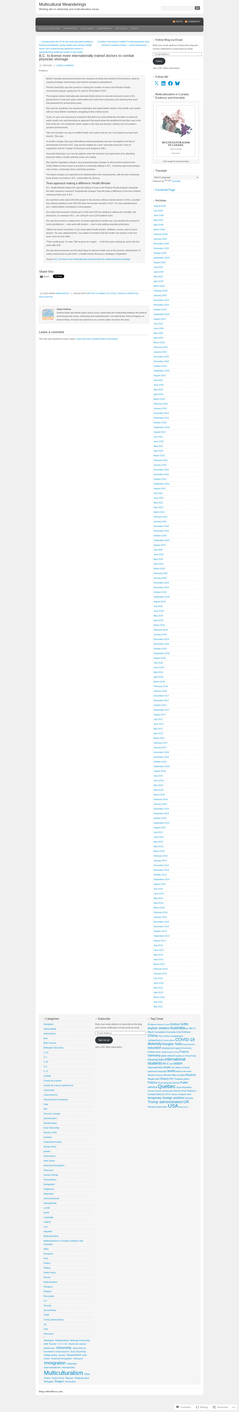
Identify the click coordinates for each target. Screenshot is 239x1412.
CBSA (178, 1032)
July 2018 (158, 663)
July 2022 (158, 437)
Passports (48, 1254)
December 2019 (161, 583)
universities (161, 1107)
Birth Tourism (50, 1043)
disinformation (50, 1123)
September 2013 (162, 936)
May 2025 (158, 276)
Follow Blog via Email (168, 39)
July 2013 (158, 945)
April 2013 (158, 959)
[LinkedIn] (163, 83)
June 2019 (159, 611)
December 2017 (161, 696)
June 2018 (159, 667)
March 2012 (159, 997)
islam (178, 1063)
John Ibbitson (176, 1067)
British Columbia (96, 293)
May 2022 (158, 446)
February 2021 (161, 517)
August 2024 (160, 319)
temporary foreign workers (166, 1098)
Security (47, 1305)
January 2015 (160, 860)
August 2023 (160, 375)
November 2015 (161, 813)
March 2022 (159, 455)
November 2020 (161, 531)
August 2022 (160, 432)
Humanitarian (50, 1179)
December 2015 (161, 809)
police (186, 1079)
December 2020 (161, 526)
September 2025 (162, 258)
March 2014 (159, 908)
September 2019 (162, 597)
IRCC (166, 1063)
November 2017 (161, 700)
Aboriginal (48, 1024)
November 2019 (161, 587)
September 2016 (162, 766)
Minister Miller (170, 1075)
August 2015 (160, 827)
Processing (163, 1083)
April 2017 (158, 733)
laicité (46, 1212)
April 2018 (158, 677)
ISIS (171, 1064)
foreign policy (50, 1146)
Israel (166, 1067)
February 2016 (161, 799)
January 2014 (160, 917)
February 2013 (161, 969)
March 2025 (159, 286)
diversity (155, 1044)
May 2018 (158, 672)
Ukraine (151, 1107)
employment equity (53, 1142)
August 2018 (160, 658)
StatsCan (160, 1094)
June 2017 (159, 724)
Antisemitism (50, 1033)
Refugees (121, 29)
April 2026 (158, 225)
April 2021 (158, 507)
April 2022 (158, 451)
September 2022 (162, 427)
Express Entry (173, 1052)
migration (48, 1231)
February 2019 (161, 630)
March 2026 (159, 229)
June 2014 (159, 893)
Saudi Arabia (167, 1091)
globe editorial (168, 1055)
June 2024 (159, 328)
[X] (156, 83)
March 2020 (159, 568)
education (154, 1048)
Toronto (189, 1098)
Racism (47, 1277)
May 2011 (158, 1006)
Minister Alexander (184, 1071)
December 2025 (161, 243)
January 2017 (160, 747)
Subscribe (104, 1018)
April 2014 (158, 903)
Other (134, 29)
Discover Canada (52, 1114)
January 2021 (160, 521)
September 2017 (162, 710)
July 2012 (158, 978)
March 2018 (159, 681)
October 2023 (160, 366)
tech (189, 1094)
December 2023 (161, 356)
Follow (159, 61)
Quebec (167, 1086)
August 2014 (160, 884)
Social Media (50, 1310)
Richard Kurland (154, 1091)
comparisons (155, 1040)
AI (149, 1024)
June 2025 (159, 272)
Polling (47, 1268)
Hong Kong (190, 1056)
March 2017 (159, 738)
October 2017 (160, 705)
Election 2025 (50, 1132)
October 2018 (160, 648)
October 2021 (160, 479)
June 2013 (159, 950)
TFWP (46, 1315)
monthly (181, 1075)
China (152, 1035)
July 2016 (158, 776)
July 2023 (158, 380)
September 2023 (162, 371)
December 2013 (161, 922)
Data (46, 1104)
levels (171, 1071)
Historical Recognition (54, 1165)
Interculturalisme (51, 1198)
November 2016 (161, 757)
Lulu (46, 1227)
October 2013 (160, 931)
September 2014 (162, 879)
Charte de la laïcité (52, 1081)
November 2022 (161, 418)
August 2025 (160, 262)
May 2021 (158, 502)
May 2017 (158, 729)
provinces (174, 1082)
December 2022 (161, 413)
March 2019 (159, 625)
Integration (49, 1194)
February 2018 (161, 686)
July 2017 (158, 719)
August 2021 (160, 488)
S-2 (45, 1301)
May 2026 (158, 220)
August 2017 (160, 714)
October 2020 (160, 535)
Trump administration (54, 1320)
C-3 (45, 1057)
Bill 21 (192, 1028)
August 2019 (160, 601)
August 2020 (160, 545)
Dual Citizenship (51, 1128)
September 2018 (162, 653)
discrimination (50, 1118)
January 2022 (160, 465)
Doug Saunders (188, 1044)
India (161, 1059)
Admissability (50, 1029)
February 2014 (161, 912)
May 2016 (158, 785)
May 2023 (158, 389)
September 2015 (162, 823)
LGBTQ (47, 1222)
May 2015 (158, 842)
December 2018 (161, 639)
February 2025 (161, 291)
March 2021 (159, 512)
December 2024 (161, 300)
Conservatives (168, 1040)
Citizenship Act (51, 1095)
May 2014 (158, 898)
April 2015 (158, 846)
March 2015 (159, 851)
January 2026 (160, 239)
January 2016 (160, 804)
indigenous (49, 1189)
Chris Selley (164, 1036)
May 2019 (158, 616)
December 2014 (161, 865)
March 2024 (159, 342)
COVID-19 (185, 1039)
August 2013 (160, 940)
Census (186, 1031)
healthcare (180, 1056)
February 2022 (161, 460)
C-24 (46, 1052)
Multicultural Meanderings (62, 4)
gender (47, 1151)
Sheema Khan (180, 1091)
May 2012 (158, 988)
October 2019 (160, 592)
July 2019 (158, 606)
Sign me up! (104, 1040)
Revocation (49, 1296)
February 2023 (161, 404)
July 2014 (158, 889)
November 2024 (161, 305)
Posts (179, 21)
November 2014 (161, 870)
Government (104, 29)
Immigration (70, 29)
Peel (46, 1258)
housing (153, 1059)
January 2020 (160, 578)
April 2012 (158, 992)
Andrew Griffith (179, 1024)
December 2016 (161, 752)
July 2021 (158, 493)
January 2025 (160, 295)
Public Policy (50, 1272)
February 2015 (161, 856)
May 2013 (158, 955)
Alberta (153, 1024)
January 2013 (160, 973)
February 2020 (161, 573)
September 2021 (162, 484)
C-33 (46, 1062)
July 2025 (158, 267)
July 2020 (158, 550)
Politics (47, 1263)
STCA (168, 1094)
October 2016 (160, 762)
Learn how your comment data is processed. (97, 339)
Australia (177, 1028)
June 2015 (159, 837)
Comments (194, 21)
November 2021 (161, 474)
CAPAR (47, 1076)
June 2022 (159, 441)
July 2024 (158, 324)
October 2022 (160, 422)
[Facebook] (170, 83)
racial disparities (184, 1087)
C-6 (45, 1066)
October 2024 (160, 309)
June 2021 (159, 498)
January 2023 (160, 408)
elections (48, 1137)
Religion (48, 1291)
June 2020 (159, 554)
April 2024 (158, 338)
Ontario (164, 1078)
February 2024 (161, 347)
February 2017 (161, 743)
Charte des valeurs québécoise (58, 1085)
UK (45, 1324)
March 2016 (159, 794)
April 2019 (158, 620)
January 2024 (160, 352)
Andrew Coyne (163, 1024)
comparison (176, 1036)
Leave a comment (65, 65)
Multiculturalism (49, 29)
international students (166, 1061)
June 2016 (159, 780)
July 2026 (158, 210)
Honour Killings (51, 1175)
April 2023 (158, 394)
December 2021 (161, 470)
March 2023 (159, 399)
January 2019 (160, 634)
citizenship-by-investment (56, 1099)
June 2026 (159, 215)
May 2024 (158, 333)
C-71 (46, 1071)
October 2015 (160, 818)
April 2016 (158, 790)
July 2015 (158, 832)
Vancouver (49, 1334)
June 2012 (159, 983)
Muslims (190, 1074)
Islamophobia (50, 1203)
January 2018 (160, 691)
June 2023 (159, 385)
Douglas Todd (171, 1044)
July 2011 (158, 1002)
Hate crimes (49, 1161)
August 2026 (160, 206)
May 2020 (158, 559)
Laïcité (47, 1208)
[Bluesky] (177, 83)
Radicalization (50, 1282)
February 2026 (161, 234)
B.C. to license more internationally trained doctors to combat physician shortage (92, 259)
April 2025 (158, 281)
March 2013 (159, 964)
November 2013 (161, 926)
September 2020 (162, 540)
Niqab (151, 1078)
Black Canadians (157, 1032)
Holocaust (48, 1170)
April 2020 (158, 564)
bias (46, 1038)
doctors (111, 293)
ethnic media (161, 1052)
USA (46, 1329)
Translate (176, 181)
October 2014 (160, 875)
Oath (157, 1079)
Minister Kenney (155, 1075)
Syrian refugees (178, 1094)
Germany (154, 1055)
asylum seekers (159, 1028)
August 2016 (160, 771)
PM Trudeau (176, 1078)
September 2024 (162, 314)
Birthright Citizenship (53, 1048)
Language (48, 1217)
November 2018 (161, 644)
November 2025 (161, 248)
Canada (171, 1032)
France (184, 1051)
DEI (45, 1109)
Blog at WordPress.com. (51, 1391)
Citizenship (87, 29)
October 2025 (160, 253)
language (162, 1071)
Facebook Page (165, 189)
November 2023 (161, 361)
